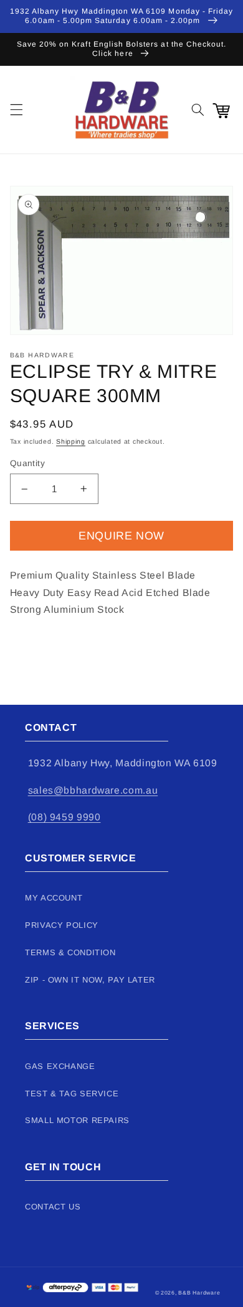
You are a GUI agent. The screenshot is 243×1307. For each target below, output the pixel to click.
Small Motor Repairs (77, 1120)
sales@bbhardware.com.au (93, 790)
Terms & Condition (70, 952)
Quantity (27, 463)
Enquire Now (121, 536)
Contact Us (52, 1206)
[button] (16, 110)
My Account (53, 897)
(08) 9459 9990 (64, 817)
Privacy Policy (61, 925)
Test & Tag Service (71, 1093)
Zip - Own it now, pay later (90, 979)
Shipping (70, 441)
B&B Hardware (199, 1293)
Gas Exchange (60, 1066)
